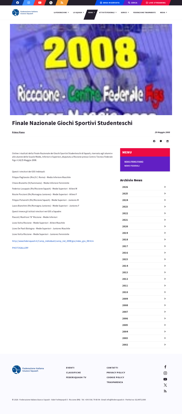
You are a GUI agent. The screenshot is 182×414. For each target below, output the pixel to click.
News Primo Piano (133, 161)
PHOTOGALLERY (20, 247)
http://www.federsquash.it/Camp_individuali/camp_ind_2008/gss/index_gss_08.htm (53, 241)
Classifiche (73, 372)
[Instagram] (28, 2)
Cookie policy (115, 377)
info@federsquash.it (115, 399)
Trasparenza (115, 382)
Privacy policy (116, 372)
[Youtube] (39, 2)
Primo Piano (18, 132)
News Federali (132, 165)
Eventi (70, 367)
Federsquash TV (76, 377)
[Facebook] (17, 2)
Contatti (112, 367)
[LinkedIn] (167, 141)
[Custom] (62, 2)
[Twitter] (50, 2)
